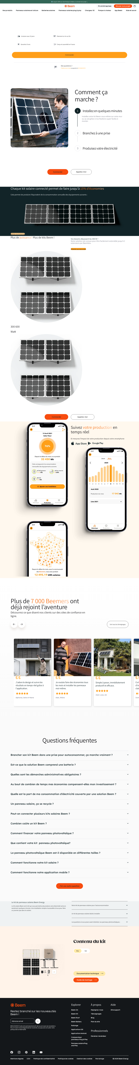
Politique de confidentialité (44, 1059)
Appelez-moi (81, 172)
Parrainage (99, 1059)
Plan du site (95, 1022)
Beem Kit (74, 1014)
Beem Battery (76, 1022)
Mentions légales (16, 1059)
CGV (28, 1059)
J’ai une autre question (69, 886)
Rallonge (74, 1025)
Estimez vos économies (18, 234)
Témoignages (96, 1014)
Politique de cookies (65, 1059)
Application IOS (77, 1029)
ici (26, 1029)
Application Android (78, 1033)
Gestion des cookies (84, 1059)
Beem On (74, 1010)
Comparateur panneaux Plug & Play (79, 1038)
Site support (115, 1010)
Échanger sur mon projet (78, 249)
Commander (57, 172)
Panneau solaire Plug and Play (79, 1044)
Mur (77, 951)
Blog (92, 1018)
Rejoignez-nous (97, 1010)
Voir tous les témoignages (118, 624)
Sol (86, 951)
